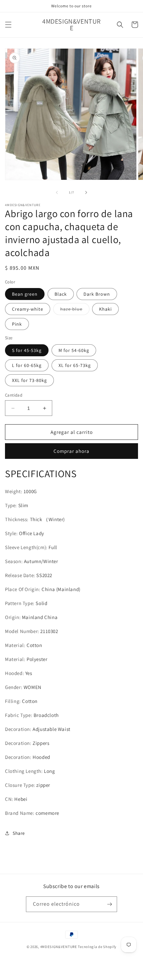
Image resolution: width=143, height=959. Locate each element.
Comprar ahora (71, 451)
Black (61, 294)
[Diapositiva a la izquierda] (57, 192)
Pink (17, 324)
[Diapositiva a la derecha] (86, 192)
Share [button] (19, 833)
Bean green (25, 294)
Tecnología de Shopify (97, 946)
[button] (8, 24)
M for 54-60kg (74, 350)
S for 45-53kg (27, 350)
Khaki (105, 309)
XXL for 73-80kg (29, 380)
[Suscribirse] (109, 904)
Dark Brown (96, 294)
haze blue (74, 310)
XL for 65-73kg (75, 365)
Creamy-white (27, 309)
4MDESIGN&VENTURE (58, 946)
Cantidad (13, 395)
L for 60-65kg (27, 365)
